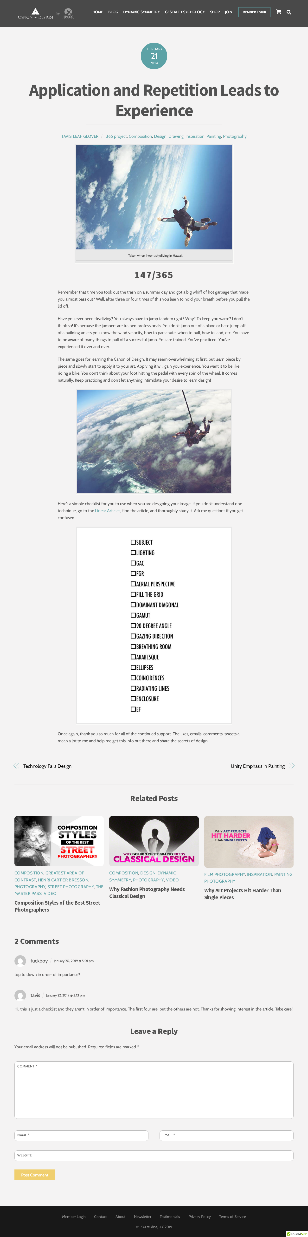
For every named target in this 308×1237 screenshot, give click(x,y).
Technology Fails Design (47, 766)
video (50, 893)
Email (168, 1135)
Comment (27, 1066)
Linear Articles (107, 510)
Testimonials (170, 1216)
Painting (213, 136)
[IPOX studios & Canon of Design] (45, 20)
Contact (100, 1216)
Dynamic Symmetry (141, 12)
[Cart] (278, 12)
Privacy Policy (200, 1216)
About (120, 1216)
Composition (140, 136)
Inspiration (195, 136)
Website (24, 1155)
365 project (116, 136)
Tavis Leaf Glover (80, 136)
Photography (235, 136)
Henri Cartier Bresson (63, 879)
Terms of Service (232, 1216)
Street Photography (70, 886)
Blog (113, 12)
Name (23, 1135)
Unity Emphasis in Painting (258, 766)
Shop (215, 12)
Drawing (176, 136)
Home (97, 12)
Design (160, 136)
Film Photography (224, 874)
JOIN (228, 12)
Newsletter (142, 1216)
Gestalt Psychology (185, 12)
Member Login (254, 12)
